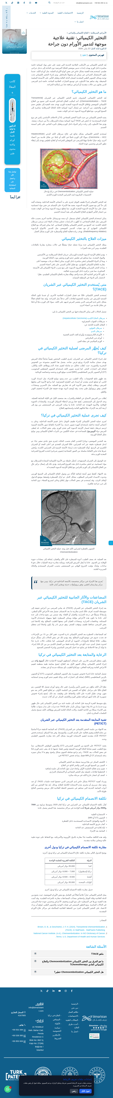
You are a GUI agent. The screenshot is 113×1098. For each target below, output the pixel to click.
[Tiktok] (12, 3)
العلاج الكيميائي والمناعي (78, 33)
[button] (6, 17)
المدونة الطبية (48, 13)
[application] (41, 12)
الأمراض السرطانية (98, 33)
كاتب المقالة (12, 87)
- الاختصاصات (73, 1016)
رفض (74, 1091)
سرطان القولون (95, 328)
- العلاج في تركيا (54, 1015)
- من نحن (75, 1008)
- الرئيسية (75, 1004)
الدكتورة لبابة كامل (98, 48)
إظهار (84, 55)
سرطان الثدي (96, 331)
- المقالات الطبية (72, 1020)
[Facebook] (24, 3)
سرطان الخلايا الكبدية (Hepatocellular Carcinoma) (84, 318)
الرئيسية (80, 13)
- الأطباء (58, 1024)
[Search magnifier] (49, 2)
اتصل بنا (80, 22)
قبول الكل (85, 1091)
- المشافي (57, 1019)
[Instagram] (66, 991)
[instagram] (30, 3)
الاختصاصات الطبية (65, 13)
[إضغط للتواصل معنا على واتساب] (7, 1089)
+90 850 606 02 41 (19, 1042)
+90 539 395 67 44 (19, 1036)
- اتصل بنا (75, 1031)
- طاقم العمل (73, 1012)
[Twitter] (6, 3)
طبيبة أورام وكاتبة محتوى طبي (12, 144)
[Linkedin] (18, 3)
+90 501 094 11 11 (19, 1030)
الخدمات (32, 13)
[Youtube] (36, 3)
